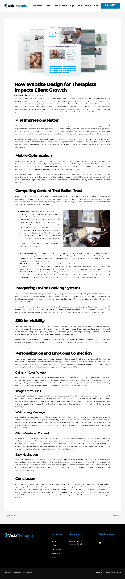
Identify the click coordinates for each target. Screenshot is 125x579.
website (73, 109)
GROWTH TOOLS (61, 6)
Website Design (21, 95)
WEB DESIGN (37, 6)
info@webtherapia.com (77, 544)
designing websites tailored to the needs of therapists (75, 489)
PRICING (88, 6)
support (72, 422)
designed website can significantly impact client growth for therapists (54, 484)
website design (61, 359)
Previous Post (10, 516)
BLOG (96, 6)
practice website (91, 161)
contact (95, 134)
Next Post (116, 516)
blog (56, 272)
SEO (48, 6)
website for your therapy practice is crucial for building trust (62, 196)
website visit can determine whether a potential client (58, 126)
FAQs (72, 6)
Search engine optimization (26, 326)
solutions (18, 444)
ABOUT (79, 6)
